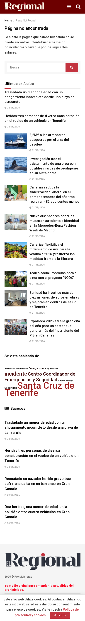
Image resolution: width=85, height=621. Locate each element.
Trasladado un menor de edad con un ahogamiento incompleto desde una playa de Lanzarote (40, 97)
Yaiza (55, 369)
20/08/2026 (13, 495)
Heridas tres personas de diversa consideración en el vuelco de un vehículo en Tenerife (41, 455)
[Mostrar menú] (69, 7)
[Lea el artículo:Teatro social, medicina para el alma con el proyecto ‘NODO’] (16, 279)
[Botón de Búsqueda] (78, 7)
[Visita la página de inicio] (24, 6)
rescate (25, 369)
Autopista (49, 369)
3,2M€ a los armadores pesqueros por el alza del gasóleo (49, 139)
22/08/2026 (13, 107)
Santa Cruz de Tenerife (39, 389)
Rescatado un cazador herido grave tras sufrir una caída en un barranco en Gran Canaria (38, 484)
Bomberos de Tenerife (13, 369)
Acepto (60, 615)
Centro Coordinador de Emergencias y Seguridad (40, 376)
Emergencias (36, 368)
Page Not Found (26, 20)
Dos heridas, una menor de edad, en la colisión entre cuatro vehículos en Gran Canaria (37, 512)
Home (8, 20)
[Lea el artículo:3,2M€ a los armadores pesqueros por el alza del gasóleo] (16, 141)
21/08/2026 (38, 150)
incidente (16, 374)
